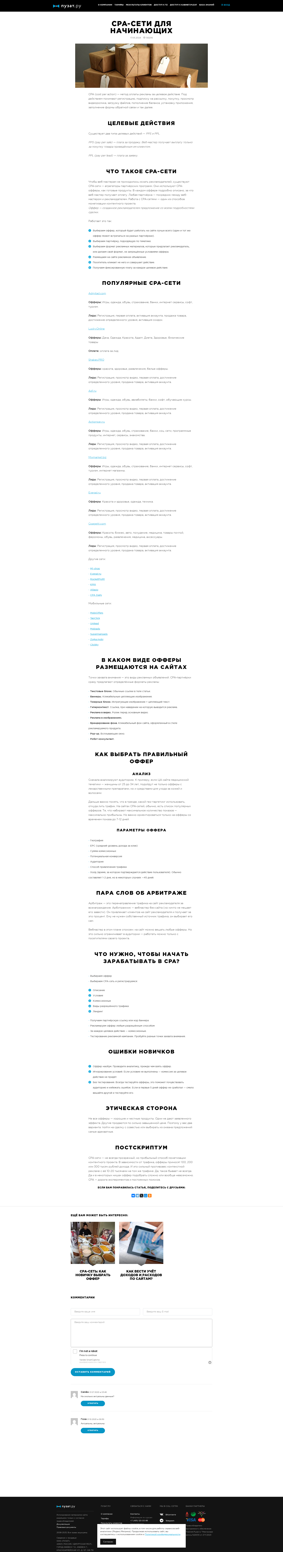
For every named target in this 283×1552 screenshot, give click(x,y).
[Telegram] (137, 1195)
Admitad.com (97, 293)
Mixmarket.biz (97, 457)
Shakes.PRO (96, 359)
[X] (141, 1195)
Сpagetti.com (97, 523)
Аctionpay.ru (96, 421)
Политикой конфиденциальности (162, 1534)
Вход (227, 5)
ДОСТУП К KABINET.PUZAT (183, 5)
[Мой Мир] (145, 1195)
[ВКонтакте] (133, 1195)
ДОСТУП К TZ (161, 5)
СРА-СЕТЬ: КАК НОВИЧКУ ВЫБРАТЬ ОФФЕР (92, 1275)
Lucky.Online (96, 328)
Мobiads (95, 628)
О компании (105, 5)
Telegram (170, 1521)
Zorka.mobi (96, 639)
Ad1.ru (92, 390)
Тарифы (119, 5)
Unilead (94, 623)
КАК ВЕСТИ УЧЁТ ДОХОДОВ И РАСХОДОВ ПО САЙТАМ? (141, 1275)
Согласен (108, 1542)
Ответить (93, 1403)
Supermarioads (99, 634)
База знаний (206, 5)
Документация (63, 1524)
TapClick (95, 618)
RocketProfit (97, 579)
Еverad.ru (94, 492)
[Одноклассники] (150, 1195)
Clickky (94, 644)
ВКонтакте (171, 1515)
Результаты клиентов (139, 5)
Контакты (135, 1514)
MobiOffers (96, 612)
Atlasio (94, 589)
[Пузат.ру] (67, 6)
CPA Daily (96, 595)
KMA (93, 584)
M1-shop (95, 568)
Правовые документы (66, 1527)
